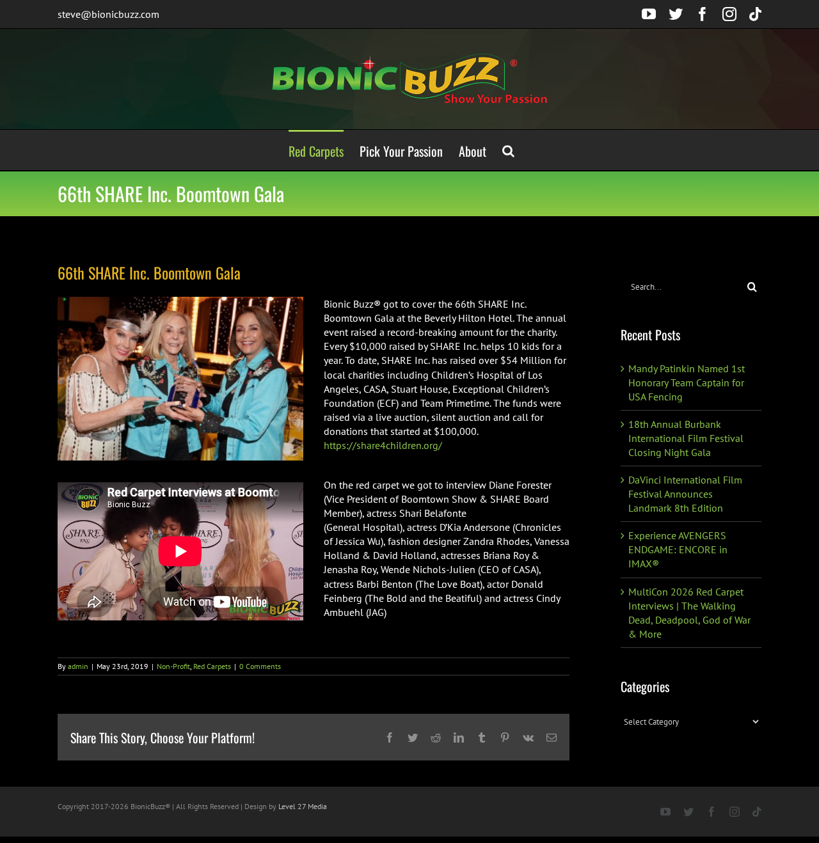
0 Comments (260, 666)
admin (78, 666)
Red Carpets (212, 666)
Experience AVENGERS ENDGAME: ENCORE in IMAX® (678, 549)
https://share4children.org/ (383, 445)
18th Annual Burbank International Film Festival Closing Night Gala (685, 438)
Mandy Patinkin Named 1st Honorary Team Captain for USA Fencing (686, 382)
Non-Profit (173, 666)
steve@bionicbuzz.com (108, 14)
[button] (508, 150)
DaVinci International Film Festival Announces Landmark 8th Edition (685, 493)
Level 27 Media (302, 806)
